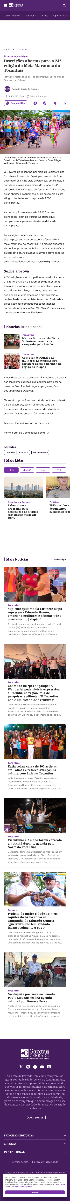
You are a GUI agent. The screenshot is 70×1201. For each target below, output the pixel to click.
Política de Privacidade (45, 1161)
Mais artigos (60, 559)
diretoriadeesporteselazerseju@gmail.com (36, 261)
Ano (59, 470)
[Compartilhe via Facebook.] (35, 103)
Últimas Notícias (12, 15)
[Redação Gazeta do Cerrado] (7, 89)
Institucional (14, 1152)
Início (7, 49)
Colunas (10, 1144)
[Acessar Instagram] (28, 1067)
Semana (27, 470)
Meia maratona (40, 452)
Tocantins (31, 15)
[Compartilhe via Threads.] (45, 103)
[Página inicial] (35, 1054)
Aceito (35, 1192)
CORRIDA (24, 452)
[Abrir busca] (64, 5)
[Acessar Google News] (49, 1067)
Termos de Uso (20, 1161)
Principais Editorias (19, 1135)
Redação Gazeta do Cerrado (25, 89)
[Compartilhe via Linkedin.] (64, 103)
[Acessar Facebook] (35, 1067)
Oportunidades (61, 15)
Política (44, 15)
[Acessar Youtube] (42, 1067)
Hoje (11, 470)
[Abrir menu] (5, 5)
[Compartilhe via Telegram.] (54, 103)
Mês (43, 470)
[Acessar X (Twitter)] (21, 1067)
